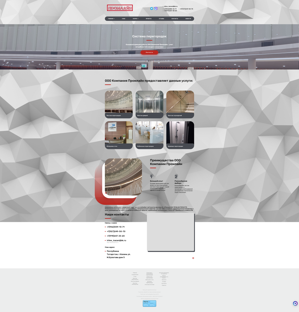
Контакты (175, 18)
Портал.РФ (156, 294)
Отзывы (161, 18)
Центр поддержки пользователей (149, 298)
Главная (135, 272)
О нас (123, 18)
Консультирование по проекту (164, 273)
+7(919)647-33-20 (170, 11)
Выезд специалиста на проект (164, 276)
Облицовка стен (149, 279)
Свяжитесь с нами (149, 54)
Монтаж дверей (135, 281)
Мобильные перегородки (149, 277)
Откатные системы (149, 284)
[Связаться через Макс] (295, 303)
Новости (188, 18)
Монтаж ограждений (135, 284)
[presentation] (145, 61)
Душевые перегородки (149, 282)
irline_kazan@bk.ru (171, 6)
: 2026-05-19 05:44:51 (157, 296)
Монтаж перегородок (135, 279)
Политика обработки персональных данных (149, 292)
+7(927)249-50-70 (186, 9)
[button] (148, 60)
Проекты (148, 18)
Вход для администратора (149, 289)
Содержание (135, 274)
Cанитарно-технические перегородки (149, 274)
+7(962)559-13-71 (170, 9)
